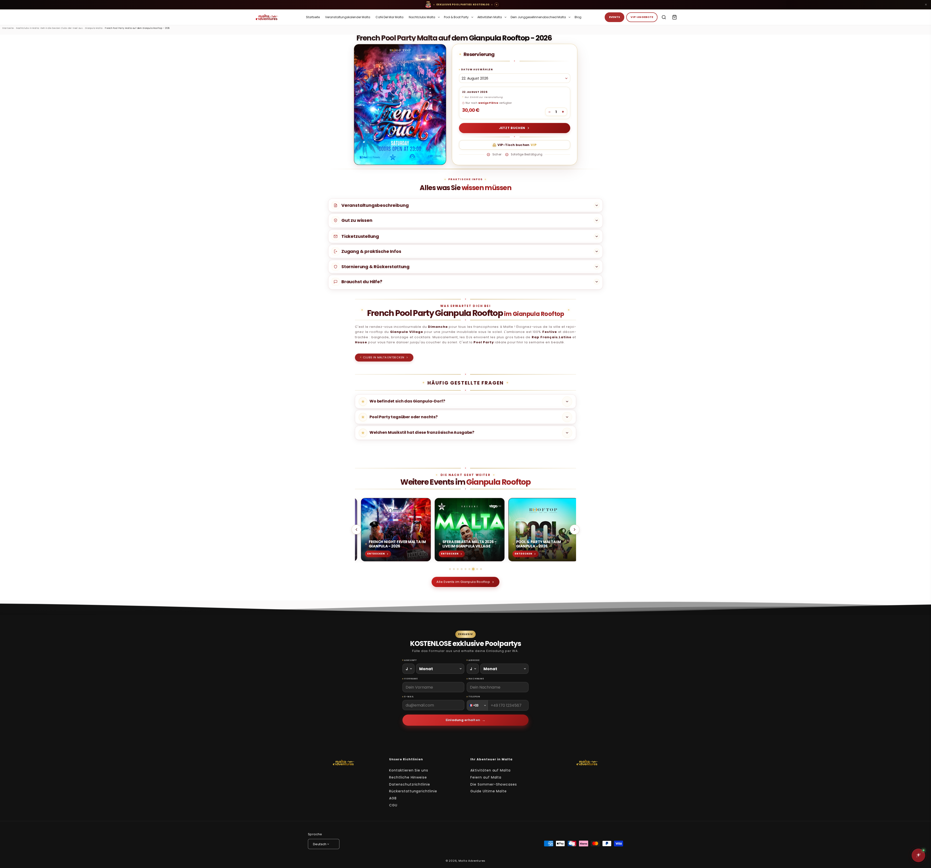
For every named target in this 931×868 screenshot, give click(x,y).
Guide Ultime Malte (488, 791)
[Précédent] (356, 529)
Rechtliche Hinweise (408, 777)
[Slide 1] (450, 569)
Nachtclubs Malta (422, 17)
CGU (393, 805)
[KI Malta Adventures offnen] (918, 855)
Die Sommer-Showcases (493, 784)
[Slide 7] (473, 569)
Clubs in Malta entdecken (382, 357)
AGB (393, 798)
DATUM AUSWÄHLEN (477, 69)
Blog (578, 17)
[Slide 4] (462, 569)
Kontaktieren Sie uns (408, 770)
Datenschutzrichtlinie (409, 784)
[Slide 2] (454, 569)
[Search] (663, 17)
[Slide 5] (465, 569)
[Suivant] (574, 529)
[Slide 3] (458, 569)
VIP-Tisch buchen (517, 145)
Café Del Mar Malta (389, 17)
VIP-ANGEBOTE (642, 17)
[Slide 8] (477, 569)
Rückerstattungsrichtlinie (413, 791)
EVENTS (614, 17)
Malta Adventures (471, 861)
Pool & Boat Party (456, 17)
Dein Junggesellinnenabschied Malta (538, 17)
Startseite (313, 17)
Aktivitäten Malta (489, 17)
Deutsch (320, 844)
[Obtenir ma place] (496, 4)
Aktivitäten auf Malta (490, 770)
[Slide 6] (469, 569)
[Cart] (674, 17)
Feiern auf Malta (485, 777)
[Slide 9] (481, 569)
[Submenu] (439, 17)
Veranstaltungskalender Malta (347, 17)
